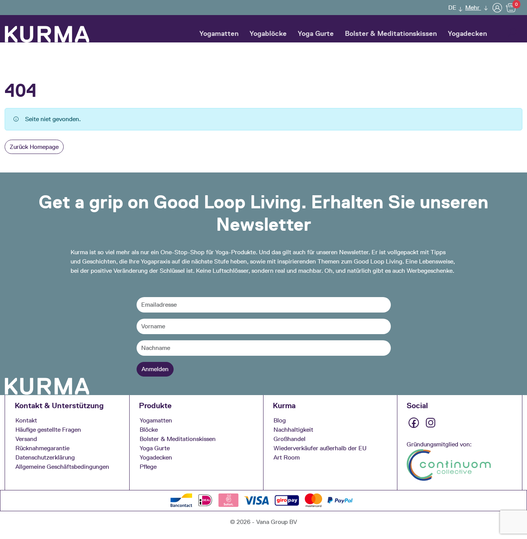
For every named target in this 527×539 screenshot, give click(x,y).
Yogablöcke (268, 33)
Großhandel (290, 439)
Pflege (148, 466)
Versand (26, 439)
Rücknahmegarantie (42, 448)
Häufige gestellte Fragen (48, 429)
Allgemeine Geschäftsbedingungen (62, 466)
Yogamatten (218, 33)
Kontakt (26, 420)
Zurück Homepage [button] (34, 146)
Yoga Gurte (316, 33)
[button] (453, 7)
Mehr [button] (473, 7)
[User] (497, 7)
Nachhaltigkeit (293, 429)
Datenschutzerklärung (45, 457)
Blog (280, 420)
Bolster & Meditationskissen (391, 33)
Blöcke (149, 429)
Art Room (287, 457)
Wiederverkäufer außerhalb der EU (320, 448)
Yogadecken (467, 33)
